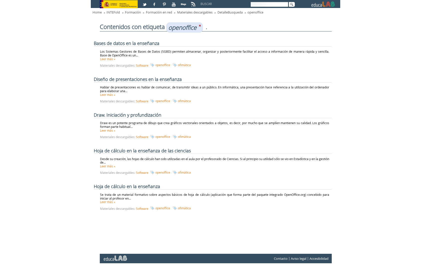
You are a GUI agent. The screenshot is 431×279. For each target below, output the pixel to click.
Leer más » (107, 59)
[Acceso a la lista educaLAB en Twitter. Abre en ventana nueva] (145, 2)
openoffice (255, 12)
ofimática (184, 65)
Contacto (281, 258)
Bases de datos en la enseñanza (126, 43)
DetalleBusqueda (230, 12)
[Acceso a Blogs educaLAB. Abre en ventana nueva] (184, 2)
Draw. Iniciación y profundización (127, 115)
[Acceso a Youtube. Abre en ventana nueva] (174, 2)
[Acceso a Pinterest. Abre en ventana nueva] (164, 2)
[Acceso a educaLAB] (115, 256)
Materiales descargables (195, 12)
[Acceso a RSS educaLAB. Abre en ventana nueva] (193, 2)
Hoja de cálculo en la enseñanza (127, 186)
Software (142, 65)
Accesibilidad (319, 258)
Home (97, 12)
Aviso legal (298, 258)
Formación (133, 12)
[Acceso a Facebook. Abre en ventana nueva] (154, 2)
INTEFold (113, 12)
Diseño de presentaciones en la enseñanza (138, 79)
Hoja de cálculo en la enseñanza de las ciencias (142, 151)
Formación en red (159, 12)
